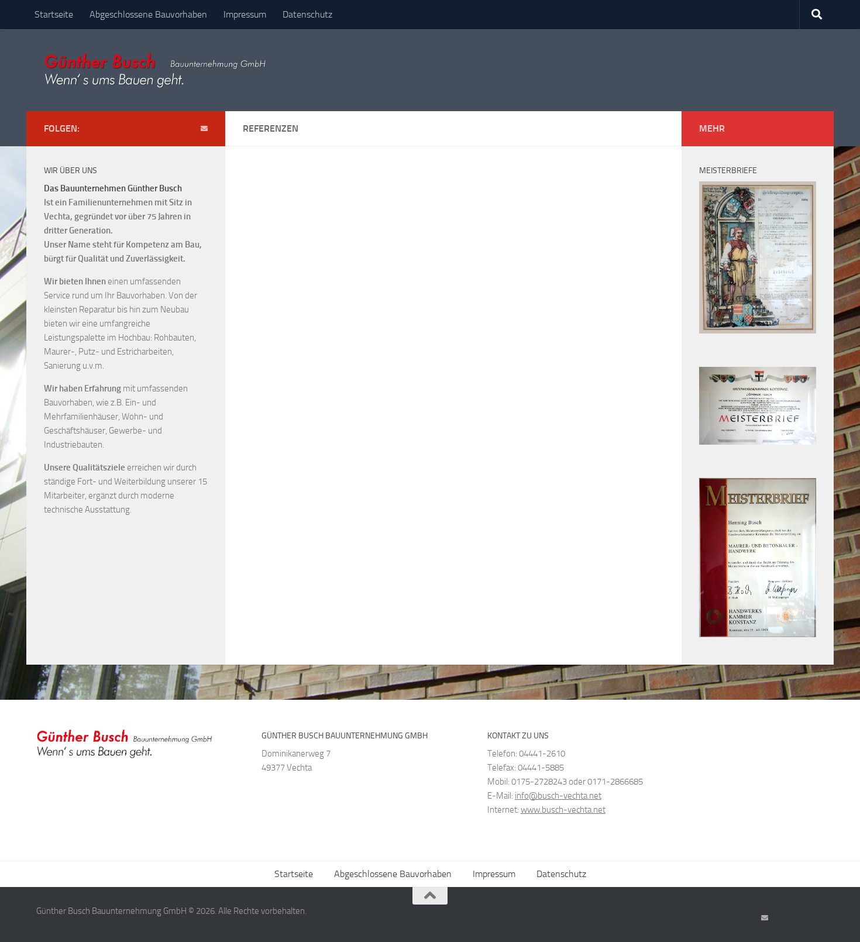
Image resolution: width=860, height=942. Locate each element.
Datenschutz (307, 14)
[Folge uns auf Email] (204, 128)
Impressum (244, 14)
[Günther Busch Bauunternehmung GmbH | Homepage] (155, 70)
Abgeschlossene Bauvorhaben (148, 14)
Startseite (54, 14)
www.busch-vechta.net (563, 810)
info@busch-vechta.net (558, 795)
